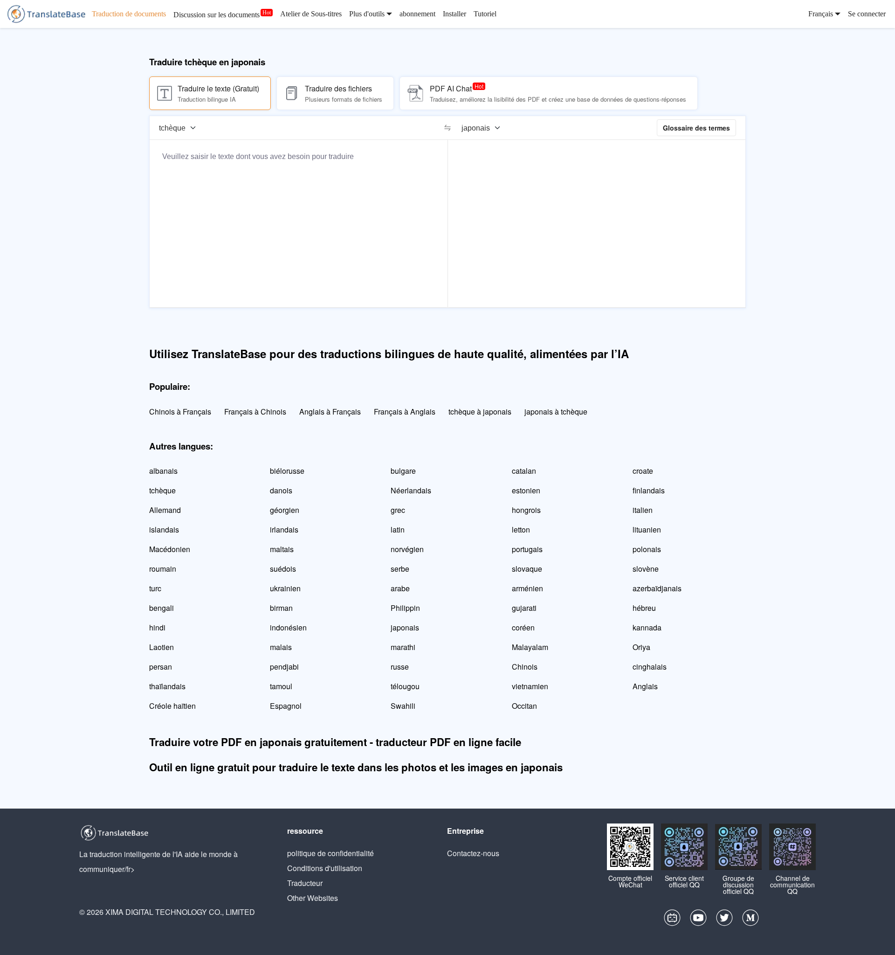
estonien (526, 490)
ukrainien (285, 588)
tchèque (162, 490)
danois (281, 490)
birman (281, 607)
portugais (527, 549)
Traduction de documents (129, 14)
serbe (400, 568)
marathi (403, 647)
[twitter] (724, 920)
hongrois (526, 510)
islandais (164, 529)
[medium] (750, 920)
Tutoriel (485, 14)
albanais (163, 470)
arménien (527, 588)
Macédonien (169, 549)
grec (398, 510)
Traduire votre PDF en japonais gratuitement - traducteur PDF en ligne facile (335, 741)
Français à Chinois (255, 411)
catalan (524, 470)
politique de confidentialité (330, 853)
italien (643, 510)
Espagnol (286, 705)
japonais (405, 627)
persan (160, 666)
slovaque (527, 568)
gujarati (524, 607)
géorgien (284, 510)
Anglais (645, 686)
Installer (454, 14)
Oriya (641, 647)
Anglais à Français (330, 411)
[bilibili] (672, 920)
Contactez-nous (473, 853)
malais (281, 647)
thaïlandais (167, 686)
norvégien (407, 549)
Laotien (161, 647)
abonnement (417, 14)
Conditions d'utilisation (324, 868)
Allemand (165, 510)
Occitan (524, 705)
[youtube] (698, 920)
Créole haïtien (172, 705)
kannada (647, 627)
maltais (282, 549)
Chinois (524, 666)
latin (398, 529)
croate (643, 470)
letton (521, 529)
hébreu (644, 607)
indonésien (288, 627)
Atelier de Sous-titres (311, 14)
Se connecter (867, 14)
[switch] (447, 127)
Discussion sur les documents (216, 15)
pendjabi (284, 666)
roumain (162, 568)
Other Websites (312, 898)
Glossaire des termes (696, 127)
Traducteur (305, 883)
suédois (283, 568)
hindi (157, 627)
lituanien (647, 529)
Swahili (403, 705)
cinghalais (650, 666)
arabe (400, 588)
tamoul (281, 686)
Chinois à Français (180, 411)
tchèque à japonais (479, 411)
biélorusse (287, 470)
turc (155, 588)
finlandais (649, 490)
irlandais (284, 529)
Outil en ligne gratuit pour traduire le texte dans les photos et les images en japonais (356, 767)
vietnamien (530, 686)
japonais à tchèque (555, 411)
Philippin (405, 607)
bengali (161, 607)
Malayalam (530, 647)
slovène (646, 568)
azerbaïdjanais (657, 588)
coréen (523, 627)
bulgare (403, 470)
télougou (405, 686)
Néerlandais (411, 490)
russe (400, 666)
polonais (647, 549)
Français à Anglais (404, 411)
